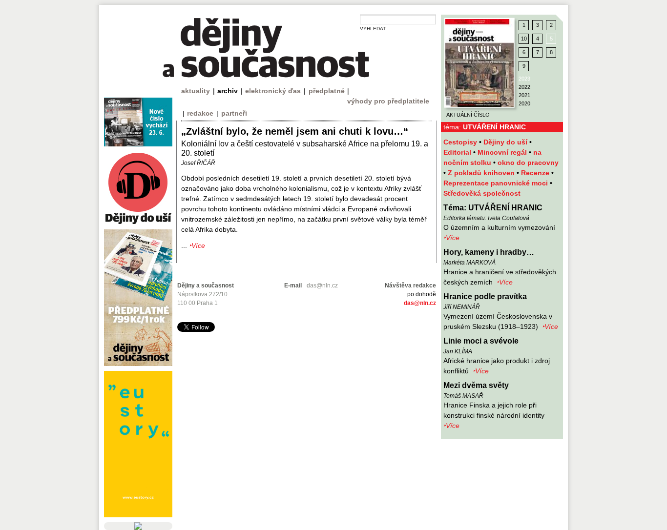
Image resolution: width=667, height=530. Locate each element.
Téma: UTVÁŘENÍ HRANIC (492, 208)
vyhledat (373, 28)
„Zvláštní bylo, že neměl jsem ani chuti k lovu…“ (294, 131)
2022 (524, 87)
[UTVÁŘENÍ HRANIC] (479, 63)
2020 (524, 103)
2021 (524, 95)
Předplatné (327, 91)
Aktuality (195, 91)
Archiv (227, 91)
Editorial (458, 152)
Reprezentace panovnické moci (496, 183)
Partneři (234, 113)
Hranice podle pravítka (485, 296)
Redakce (200, 113)
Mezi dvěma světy (476, 385)
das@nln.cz (420, 303)
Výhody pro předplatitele (388, 101)
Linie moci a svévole (481, 341)
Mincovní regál (503, 152)
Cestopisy (461, 142)
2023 (524, 79)
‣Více (451, 238)
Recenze (536, 173)
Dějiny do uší (506, 142)
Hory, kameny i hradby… (488, 252)
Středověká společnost (482, 193)
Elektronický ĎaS (273, 91)
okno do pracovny (528, 162)
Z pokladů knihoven (482, 173)
